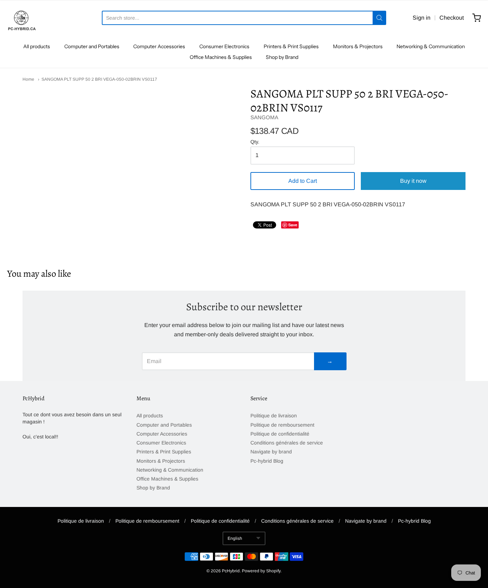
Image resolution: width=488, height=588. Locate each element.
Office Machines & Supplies (221, 57)
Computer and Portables (91, 46)
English (235, 538)
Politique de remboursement (282, 425)
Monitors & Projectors (358, 46)
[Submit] (379, 18)
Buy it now (413, 181)
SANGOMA (264, 117)
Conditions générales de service (286, 443)
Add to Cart (302, 181)
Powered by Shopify (261, 570)
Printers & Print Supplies (291, 46)
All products (36, 46)
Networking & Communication (431, 46)
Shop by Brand (282, 57)
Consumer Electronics (224, 46)
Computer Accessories (159, 46)
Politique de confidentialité (279, 434)
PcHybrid (231, 570)
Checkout (451, 18)
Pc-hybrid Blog (266, 461)
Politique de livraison (273, 415)
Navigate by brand (271, 451)
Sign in (421, 18)
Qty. (254, 142)
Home (28, 79)
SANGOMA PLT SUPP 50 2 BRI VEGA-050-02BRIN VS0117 (99, 79)
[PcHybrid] (21, 18)
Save (292, 224)
